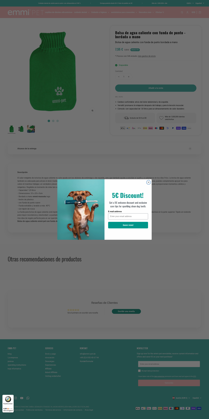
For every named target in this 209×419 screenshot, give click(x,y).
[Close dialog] (148, 182)
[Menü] (12, 396)
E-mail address (115, 211)
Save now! (128, 225)
